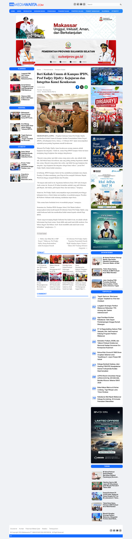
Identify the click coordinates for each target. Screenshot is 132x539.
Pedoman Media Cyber (33, 529)
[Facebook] (74, 4)
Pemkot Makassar (92, 11)
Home (13, 11)
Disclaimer (13, 529)
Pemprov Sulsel (77, 11)
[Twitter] (78, 4)
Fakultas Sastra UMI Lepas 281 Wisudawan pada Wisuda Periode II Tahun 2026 (111, 484)
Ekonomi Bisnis (39, 11)
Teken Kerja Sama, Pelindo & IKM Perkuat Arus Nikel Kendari (110, 504)
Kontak (21, 529)
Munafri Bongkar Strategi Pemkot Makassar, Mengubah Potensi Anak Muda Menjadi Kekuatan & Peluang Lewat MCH (110, 516)
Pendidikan (51, 11)
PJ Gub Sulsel (41, 233)
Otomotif (115, 11)
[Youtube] (81, 4)
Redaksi (44, 529)
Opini (13, 15)
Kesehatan (28, 11)
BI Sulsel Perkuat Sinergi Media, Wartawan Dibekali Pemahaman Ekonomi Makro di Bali (110, 474)
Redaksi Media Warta (49, 92)
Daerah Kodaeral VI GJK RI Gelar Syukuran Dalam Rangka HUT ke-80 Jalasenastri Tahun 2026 (111, 495)
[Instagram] (84, 4)
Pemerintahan (63, 11)
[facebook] (77, 87)
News (19, 11)
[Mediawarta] (26, 5)
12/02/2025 (41, 87)
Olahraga (105, 11)
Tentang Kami (53, 529)
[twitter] (82, 87)
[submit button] (120, 4)
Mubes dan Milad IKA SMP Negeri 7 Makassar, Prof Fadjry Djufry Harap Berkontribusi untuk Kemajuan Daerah (48, 242)
